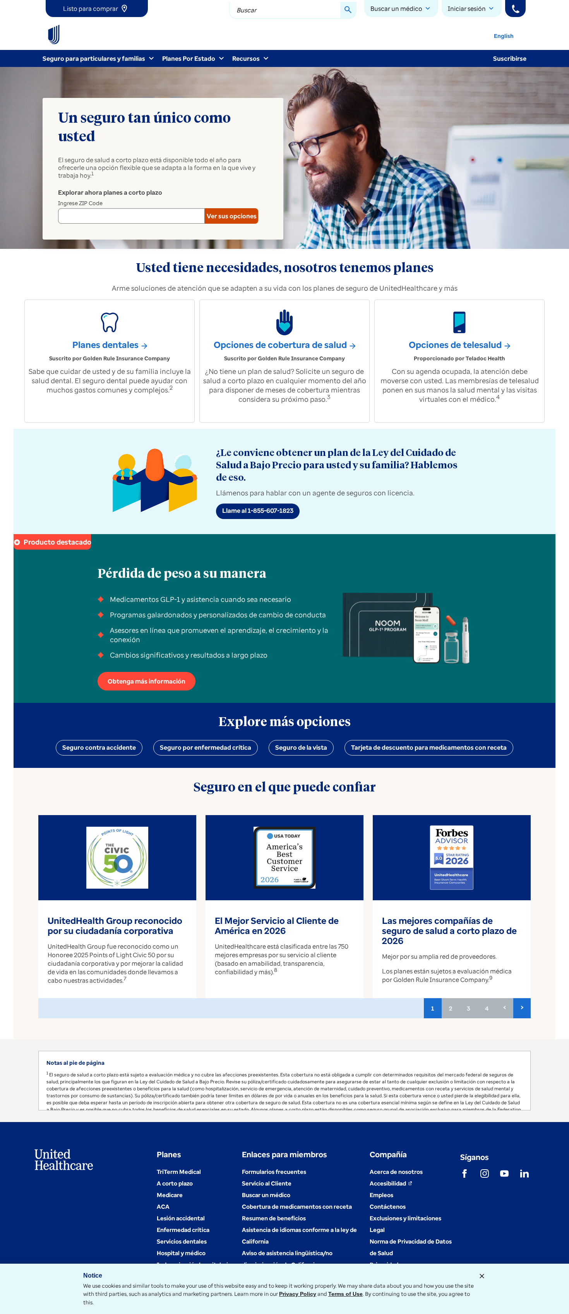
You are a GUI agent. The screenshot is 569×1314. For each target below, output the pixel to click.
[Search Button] (348, 10)
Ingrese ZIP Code (80, 203)
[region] (284, 1080)
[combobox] (292, 10)
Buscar (246, 10)
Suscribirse (509, 58)
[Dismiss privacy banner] (482, 1276)
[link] (97, 8)
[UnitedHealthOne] (53, 34)
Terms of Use (345, 1294)
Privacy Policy (297, 1294)
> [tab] (522, 1007)
